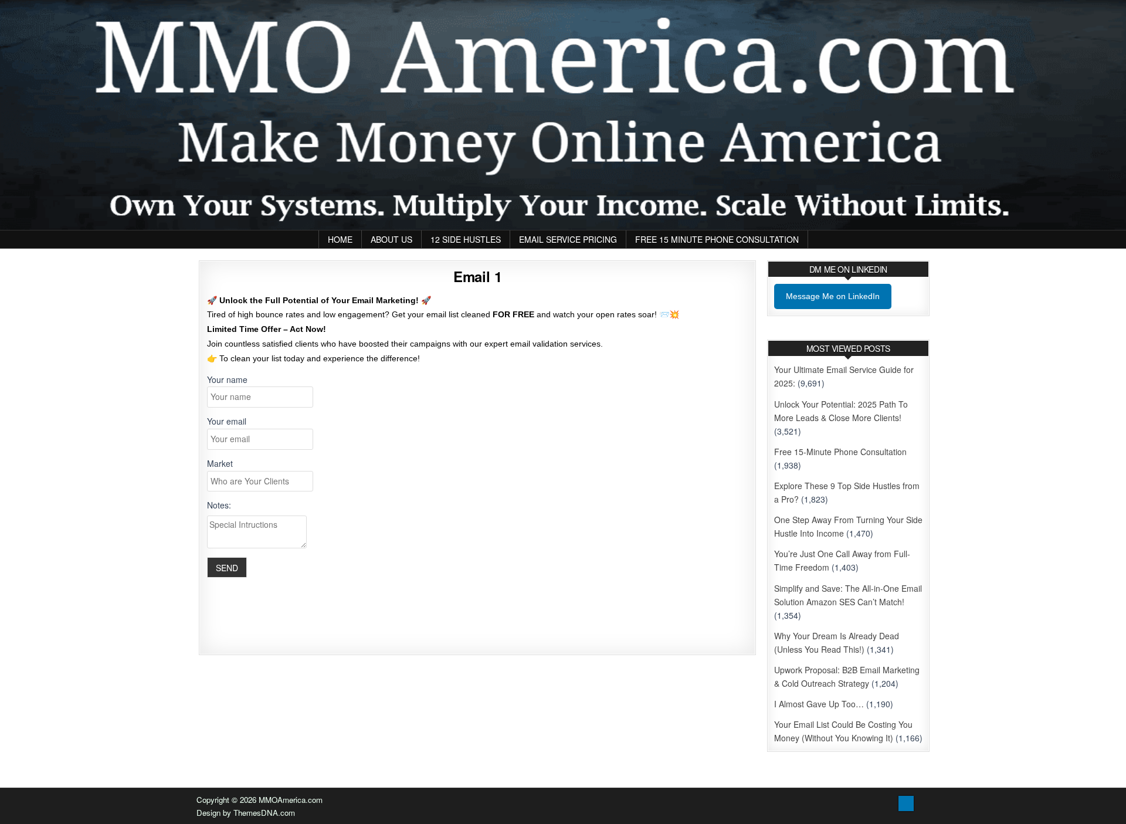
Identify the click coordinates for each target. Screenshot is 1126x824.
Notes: (219, 505)
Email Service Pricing (568, 239)
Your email (226, 421)
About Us (391, 239)
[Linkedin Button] (906, 803)
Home (340, 239)
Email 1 (477, 276)
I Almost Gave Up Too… (819, 704)
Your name (227, 379)
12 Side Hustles (465, 239)
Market (220, 463)
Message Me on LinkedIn (833, 296)
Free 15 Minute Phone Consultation (717, 239)
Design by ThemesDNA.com (245, 812)
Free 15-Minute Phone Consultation (840, 451)
